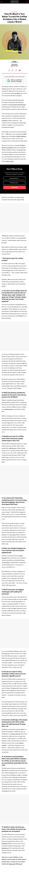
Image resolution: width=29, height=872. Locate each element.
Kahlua (12, 502)
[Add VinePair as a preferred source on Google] (14, 80)
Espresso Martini (15, 734)
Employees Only (9, 161)
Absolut (15, 104)
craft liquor (5, 120)
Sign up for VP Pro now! (15, 864)
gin (15, 599)
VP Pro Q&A (14, 12)
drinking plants (8, 409)
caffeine (18, 93)
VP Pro (16, 857)
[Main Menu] (1, 1)
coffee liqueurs (12, 448)
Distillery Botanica (21, 136)
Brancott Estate (22, 104)
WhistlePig (4, 843)
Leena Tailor (14, 63)
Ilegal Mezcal (5, 848)
